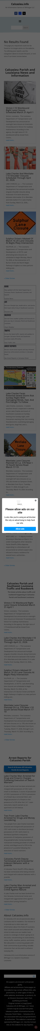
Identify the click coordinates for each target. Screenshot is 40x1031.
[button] (20, 529)
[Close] (36, 500)
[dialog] (20, 515)
